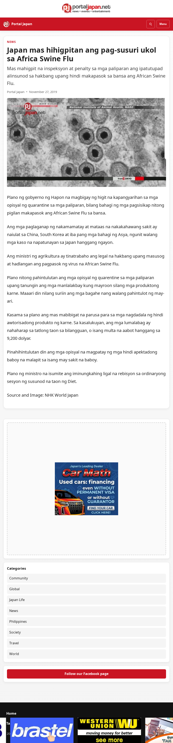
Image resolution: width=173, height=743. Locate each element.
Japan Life (17, 599)
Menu (163, 24)
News (11, 42)
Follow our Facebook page (86, 673)
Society (15, 632)
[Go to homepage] (86, 8)
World (14, 653)
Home (11, 713)
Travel (14, 643)
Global (14, 589)
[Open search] (150, 24)
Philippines (18, 621)
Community (18, 578)
